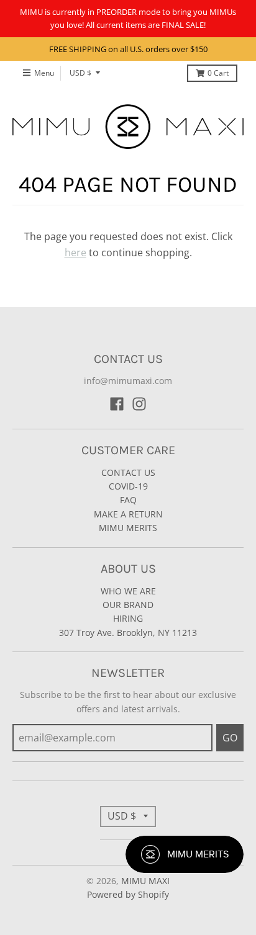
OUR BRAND (128, 605)
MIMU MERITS (128, 528)
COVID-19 (128, 486)
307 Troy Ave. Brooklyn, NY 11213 (128, 632)
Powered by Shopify (128, 894)
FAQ (128, 500)
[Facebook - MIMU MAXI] (116, 403)
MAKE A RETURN (128, 514)
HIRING (128, 618)
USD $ (80, 73)
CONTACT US (128, 472)
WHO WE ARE (128, 591)
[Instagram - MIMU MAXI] (139, 403)
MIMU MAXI (145, 881)
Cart (218, 73)
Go (229, 738)
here (75, 252)
